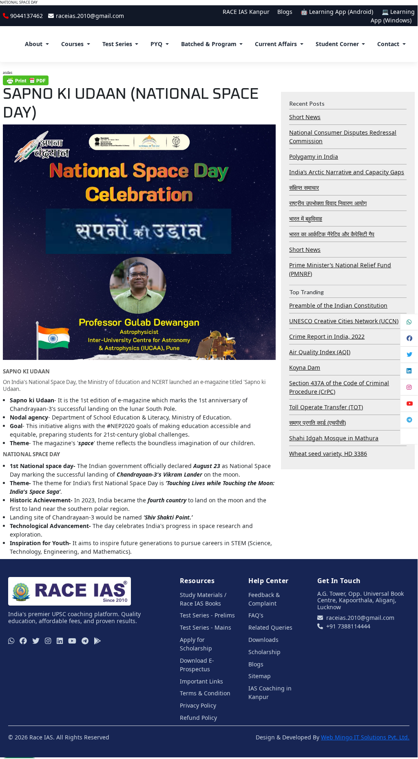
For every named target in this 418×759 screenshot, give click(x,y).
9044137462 (26, 16)
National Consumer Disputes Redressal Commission (342, 137)
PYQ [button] (156, 44)
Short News (305, 117)
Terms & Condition (205, 693)
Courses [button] (72, 44)
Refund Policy (198, 717)
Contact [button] (388, 44)
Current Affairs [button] (276, 44)
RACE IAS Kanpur (246, 12)
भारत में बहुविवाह (305, 218)
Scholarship (264, 652)
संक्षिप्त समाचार (304, 187)
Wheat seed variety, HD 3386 (328, 453)
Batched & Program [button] (209, 44)
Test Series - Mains (205, 627)
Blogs (284, 12)
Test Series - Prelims (207, 615)
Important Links (201, 681)
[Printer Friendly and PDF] (26, 80)
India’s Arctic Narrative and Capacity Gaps (346, 172)
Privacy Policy (198, 705)
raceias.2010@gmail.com (90, 16)
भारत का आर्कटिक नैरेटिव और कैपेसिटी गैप (331, 234)
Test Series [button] (117, 44)
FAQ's (255, 615)
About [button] (33, 44)
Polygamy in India (313, 156)
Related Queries (270, 627)
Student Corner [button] (337, 44)
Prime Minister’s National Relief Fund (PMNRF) (340, 269)
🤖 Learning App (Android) (338, 12)
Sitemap (259, 676)
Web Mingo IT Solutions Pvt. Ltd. (365, 737)
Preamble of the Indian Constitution (338, 305)
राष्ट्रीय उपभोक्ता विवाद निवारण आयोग (328, 203)
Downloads (263, 640)
